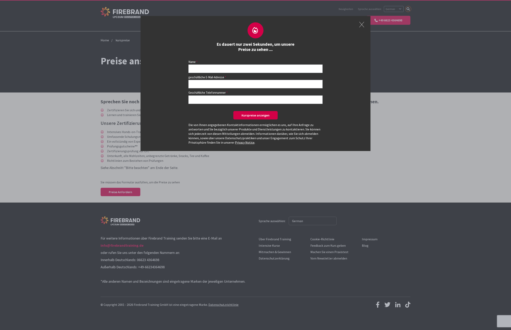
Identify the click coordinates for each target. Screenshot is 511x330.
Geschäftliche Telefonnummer (207, 92)
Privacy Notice (245, 142)
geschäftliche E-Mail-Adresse (206, 77)
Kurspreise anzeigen (255, 115)
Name (192, 62)
